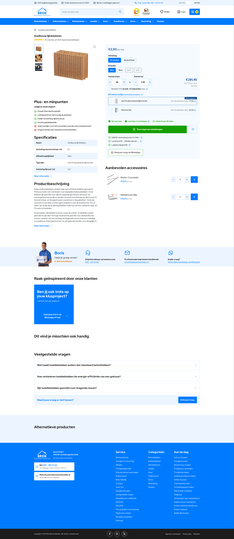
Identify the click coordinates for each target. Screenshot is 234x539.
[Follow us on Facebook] (109, 534)
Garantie (119, 505)
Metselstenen (78, 21)
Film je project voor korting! (127, 509)
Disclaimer (196, 534)
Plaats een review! (123, 513)
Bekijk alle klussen (181, 513)
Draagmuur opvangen (183, 468)
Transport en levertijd (125, 461)
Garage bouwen (181, 461)
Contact (119, 483)
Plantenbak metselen (183, 491)
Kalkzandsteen (59, 21)
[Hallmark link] (146, 12)
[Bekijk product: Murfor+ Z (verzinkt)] (113, 179)
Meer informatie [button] (41, 176)
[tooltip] (147, 89)
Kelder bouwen (180, 479)
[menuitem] (127, 457)
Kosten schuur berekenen (185, 502)
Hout (105, 21)
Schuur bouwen (180, 457)
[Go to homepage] (42, 12)
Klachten (119, 502)
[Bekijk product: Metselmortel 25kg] (113, 196)
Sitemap (119, 520)
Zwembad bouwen (182, 483)
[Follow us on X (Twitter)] (124, 534)
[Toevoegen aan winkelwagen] (194, 179)
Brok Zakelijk (121, 479)
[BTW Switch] (190, 3)
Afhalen (119, 465)
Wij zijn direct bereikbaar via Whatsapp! (184, 262)
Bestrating (146, 21)
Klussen (160, 21)
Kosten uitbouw (180, 509)
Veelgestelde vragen (124, 494)
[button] (38, 48)
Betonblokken (40, 21)
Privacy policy (187, 534)
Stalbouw (178, 494)
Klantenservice (122, 457)
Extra (132, 21)
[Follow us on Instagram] (117, 534)
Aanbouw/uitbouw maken (185, 476)
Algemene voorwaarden (173, 534)
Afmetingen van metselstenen (187, 498)
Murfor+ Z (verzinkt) (129, 177)
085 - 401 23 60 (92, 262)
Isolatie (93, 21)
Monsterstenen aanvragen (127, 472)
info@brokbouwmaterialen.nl (136, 262)
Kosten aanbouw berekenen (186, 505)
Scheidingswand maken (184, 487)
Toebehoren (118, 21)
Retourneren (121, 476)
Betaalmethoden (123, 491)
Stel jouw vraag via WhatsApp (127, 152)
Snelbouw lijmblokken (47, 30)
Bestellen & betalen (124, 517)
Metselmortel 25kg (129, 195)
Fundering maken (181, 472)
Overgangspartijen (124, 468)
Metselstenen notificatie (126, 498)
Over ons (120, 487)
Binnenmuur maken (182, 465)
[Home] (35, 30)
